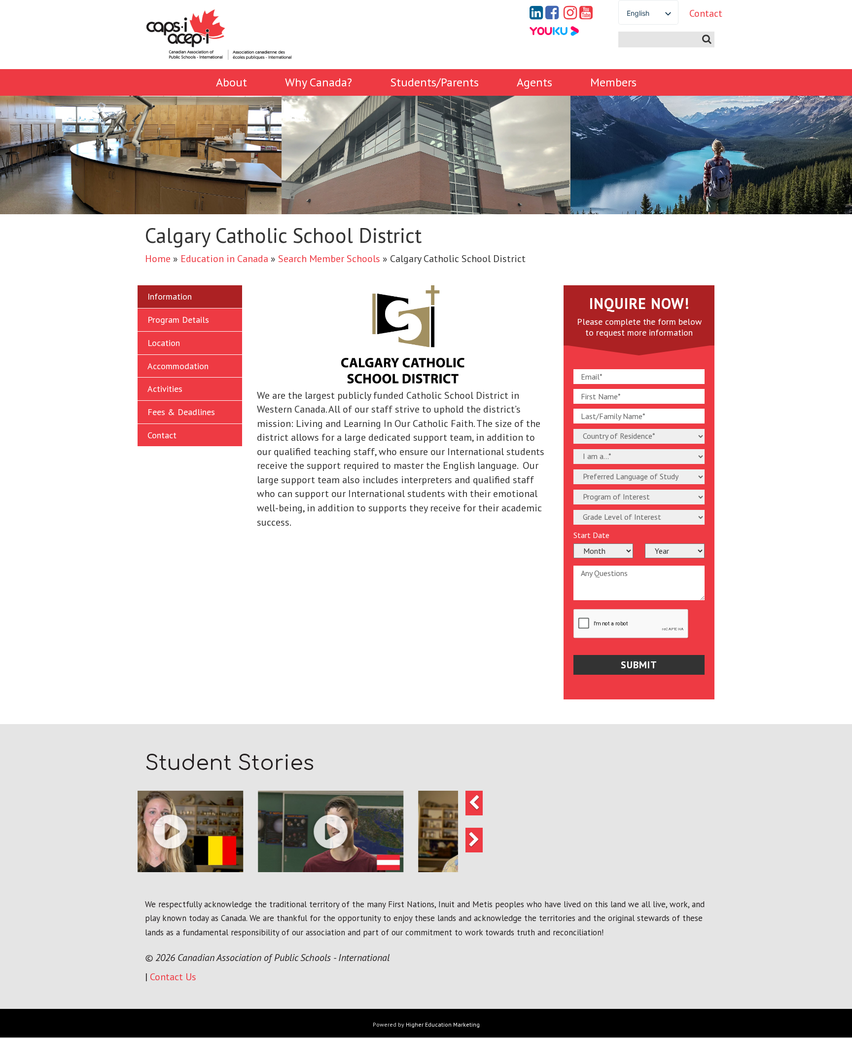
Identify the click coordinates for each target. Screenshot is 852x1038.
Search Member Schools (329, 258)
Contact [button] (162, 435)
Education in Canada (224, 258)
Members (613, 82)
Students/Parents (434, 82)
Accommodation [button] (178, 366)
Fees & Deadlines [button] (181, 412)
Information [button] (169, 296)
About (231, 82)
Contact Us (173, 976)
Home (158, 258)
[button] (253, 831)
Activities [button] (164, 388)
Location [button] (163, 342)
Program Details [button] (178, 319)
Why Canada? (318, 82)
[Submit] (706, 39)
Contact (698, 13)
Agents (534, 82)
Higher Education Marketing (443, 1024)
